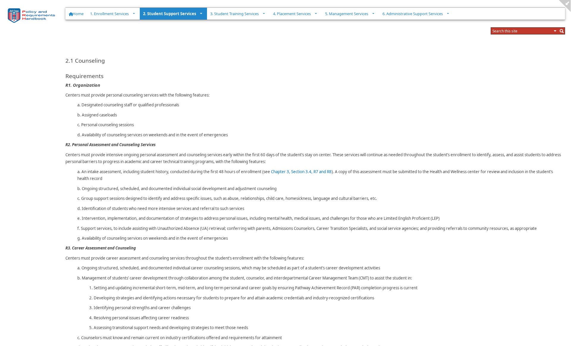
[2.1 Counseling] (32, 15)
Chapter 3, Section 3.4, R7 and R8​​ (301, 171)
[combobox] (522, 31)
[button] (555, 31)
